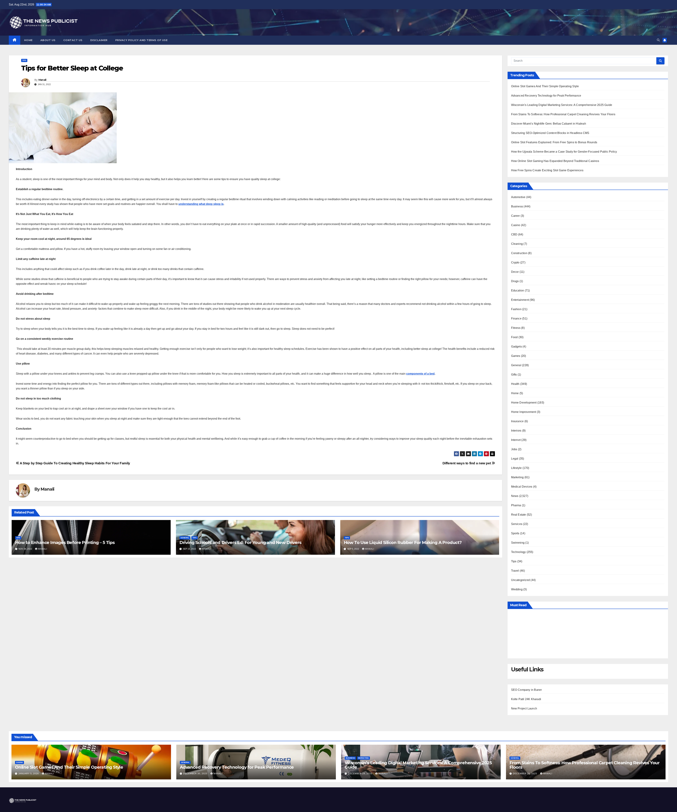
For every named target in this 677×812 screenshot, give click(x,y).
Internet (516, 439)
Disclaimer (99, 40)
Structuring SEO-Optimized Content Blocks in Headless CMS (550, 132)
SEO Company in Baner (526, 689)
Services (516, 523)
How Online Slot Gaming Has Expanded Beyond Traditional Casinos (555, 160)
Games (515, 355)
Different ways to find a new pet (467, 463)
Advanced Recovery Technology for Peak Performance (546, 95)
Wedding (517, 589)
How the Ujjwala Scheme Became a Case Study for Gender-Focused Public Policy (564, 151)
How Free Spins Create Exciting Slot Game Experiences (547, 170)
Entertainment (520, 299)
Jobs (514, 449)
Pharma (516, 505)
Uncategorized (520, 580)
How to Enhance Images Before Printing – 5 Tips (65, 542)
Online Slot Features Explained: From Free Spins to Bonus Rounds (554, 142)
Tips (24, 60)
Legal (514, 458)
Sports (515, 533)
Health (515, 383)
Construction (519, 253)
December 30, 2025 (195, 773)
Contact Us (73, 40)
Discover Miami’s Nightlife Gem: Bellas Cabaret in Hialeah (548, 123)
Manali (42, 79)
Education (517, 290)
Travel (515, 570)
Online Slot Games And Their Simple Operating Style (545, 86)
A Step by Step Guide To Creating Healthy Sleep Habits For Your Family (74, 463)
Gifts (514, 374)
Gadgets (516, 346)
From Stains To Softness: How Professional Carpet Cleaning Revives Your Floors (563, 114)
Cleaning (517, 243)
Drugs (515, 281)
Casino (515, 225)
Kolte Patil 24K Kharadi (526, 699)
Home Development (524, 402)
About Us (48, 40)
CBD (514, 234)
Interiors (516, 430)
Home (28, 40)
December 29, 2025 (360, 773)
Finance (516, 318)
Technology (518, 551)
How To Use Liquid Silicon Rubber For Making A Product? (403, 542)
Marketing (517, 477)
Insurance (517, 421)
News (515, 495)
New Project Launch (524, 708)
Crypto (515, 262)
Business (517, 206)
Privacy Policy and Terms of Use (141, 40)
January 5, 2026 (28, 773)
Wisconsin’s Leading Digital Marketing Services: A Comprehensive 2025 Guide (561, 104)
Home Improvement (523, 411)
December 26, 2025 (525, 773)
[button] (658, 40)
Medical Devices (521, 486)
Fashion (516, 309)
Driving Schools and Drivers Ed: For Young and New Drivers (240, 542)
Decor (515, 271)
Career (515, 215)
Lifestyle (516, 467)
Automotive (518, 197)
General (185, 538)
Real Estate (518, 514)
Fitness (515, 327)
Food (514, 337)
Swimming (518, 542)
